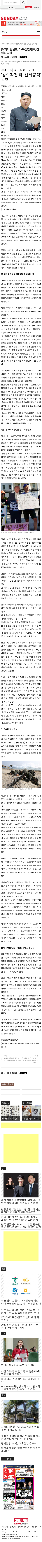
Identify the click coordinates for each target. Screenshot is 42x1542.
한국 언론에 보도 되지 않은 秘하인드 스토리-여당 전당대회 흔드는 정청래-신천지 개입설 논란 (21, 1220)
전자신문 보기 (7, 1459)
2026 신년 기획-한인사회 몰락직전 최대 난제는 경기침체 (19, 1326)
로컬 (3, 1395)
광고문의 (13, 1527)
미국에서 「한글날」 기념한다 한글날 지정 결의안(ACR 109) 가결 (11, 1118)
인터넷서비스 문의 (23, 1527)
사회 (3, 1333)
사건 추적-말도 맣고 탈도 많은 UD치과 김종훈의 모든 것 (20, 1373)
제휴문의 (34, 1527)
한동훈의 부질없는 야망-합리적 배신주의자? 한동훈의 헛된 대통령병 (20, 1211)
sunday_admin (32, 62)
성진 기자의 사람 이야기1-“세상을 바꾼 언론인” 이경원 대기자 (32, 1118)
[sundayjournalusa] (14, 18)
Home (3, 44)
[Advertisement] (21, 1125)
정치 (7, 44)
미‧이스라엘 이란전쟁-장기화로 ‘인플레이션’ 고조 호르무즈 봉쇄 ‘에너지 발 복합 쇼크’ (20, 1312)
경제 (3, 1269)
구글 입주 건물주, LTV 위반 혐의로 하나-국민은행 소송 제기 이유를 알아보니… (21, 1303)
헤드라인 (6, 64)
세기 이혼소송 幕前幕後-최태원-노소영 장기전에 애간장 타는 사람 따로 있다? (21, 1203)
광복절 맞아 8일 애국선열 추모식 (19, 1443)
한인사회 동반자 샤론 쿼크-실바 (18, 1365)
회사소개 (5, 1527)
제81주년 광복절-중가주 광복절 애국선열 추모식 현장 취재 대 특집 (20, 1437)
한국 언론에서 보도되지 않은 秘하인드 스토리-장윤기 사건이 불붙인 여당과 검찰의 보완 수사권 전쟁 (21, 1227)
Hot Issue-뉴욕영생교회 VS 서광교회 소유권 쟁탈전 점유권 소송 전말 (20, 1388)
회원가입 (36, 7)
